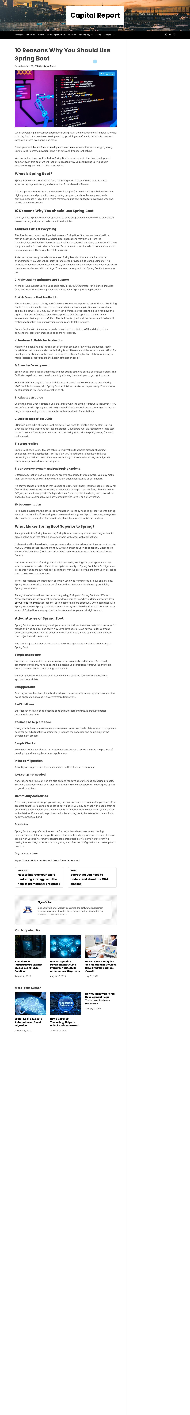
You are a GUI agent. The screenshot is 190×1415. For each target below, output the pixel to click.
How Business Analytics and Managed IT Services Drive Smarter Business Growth (100, 966)
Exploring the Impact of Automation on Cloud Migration (29, 1022)
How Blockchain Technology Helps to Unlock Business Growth (64, 1022)
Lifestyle (72, 34)
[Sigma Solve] (27, 909)
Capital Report (95, 15)
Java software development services (53, 147)
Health (41, 34)
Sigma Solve (49, 66)
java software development (66, 860)
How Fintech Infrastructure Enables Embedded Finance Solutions (29, 966)
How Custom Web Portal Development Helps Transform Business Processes (100, 998)
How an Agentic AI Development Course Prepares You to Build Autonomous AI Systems (65, 966)
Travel (99, 34)
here (35, 853)
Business (19, 34)
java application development (37, 860)
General (108, 34)
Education (31, 34)
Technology (84, 34)
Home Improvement (56, 34)
